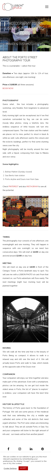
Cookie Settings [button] (10, 468)
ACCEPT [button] (23, 468)
